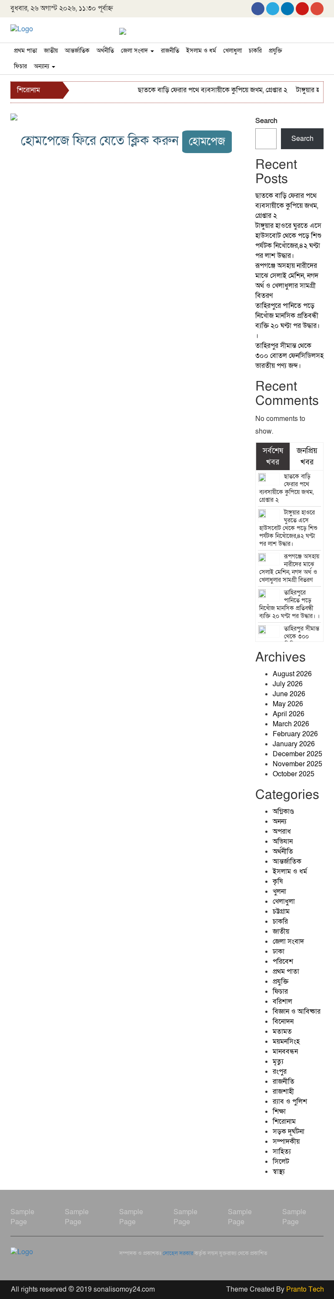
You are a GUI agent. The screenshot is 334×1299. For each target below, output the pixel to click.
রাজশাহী (283, 1091)
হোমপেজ (207, 141)
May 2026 (288, 704)
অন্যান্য (42, 66)
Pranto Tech (305, 1289)
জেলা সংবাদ (135, 51)
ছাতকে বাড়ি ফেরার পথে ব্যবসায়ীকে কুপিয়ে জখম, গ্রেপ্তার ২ (206, 90)
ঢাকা (278, 951)
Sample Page (22, 1217)
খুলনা (279, 891)
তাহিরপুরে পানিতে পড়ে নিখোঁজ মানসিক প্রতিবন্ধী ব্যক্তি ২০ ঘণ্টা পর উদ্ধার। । (287, 321)
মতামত (282, 1031)
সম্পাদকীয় (286, 1141)
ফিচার (20, 66)
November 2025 (297, 764)
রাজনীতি (170, 51)
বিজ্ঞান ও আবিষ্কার (297, 1011)
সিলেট (281, 1161)
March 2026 (291, 724)
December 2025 (297, 754)
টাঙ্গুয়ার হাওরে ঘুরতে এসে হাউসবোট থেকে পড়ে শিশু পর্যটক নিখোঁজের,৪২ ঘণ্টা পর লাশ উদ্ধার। (288, 240)
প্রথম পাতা (25, 51)
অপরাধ (282, 831)
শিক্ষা (279, 1111)
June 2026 (289, 694)
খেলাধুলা (232, 51)
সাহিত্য (282, 1151)
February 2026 (295, 734)
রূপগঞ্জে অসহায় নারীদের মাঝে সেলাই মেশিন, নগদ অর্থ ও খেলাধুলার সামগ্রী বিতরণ (286, 281)
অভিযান (283, 841)
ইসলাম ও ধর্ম (201, 51)
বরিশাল (282, 1001)
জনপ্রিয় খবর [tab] (307, 456)
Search (266, 121)
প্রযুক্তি (275, 51)
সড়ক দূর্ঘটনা (288, 1131)
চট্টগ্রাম (281, 911)
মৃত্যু (278, 1061)
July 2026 (288, 684)
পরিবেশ (283, 961)
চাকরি (255, 51)
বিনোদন (283, 1021)
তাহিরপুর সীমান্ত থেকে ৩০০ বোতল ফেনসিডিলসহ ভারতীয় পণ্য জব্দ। (289, 356)
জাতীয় (51, 51)
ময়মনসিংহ (286, 1041)
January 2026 (294, 744)
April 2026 (288, 714)
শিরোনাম (284, 1121)
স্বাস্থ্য (279, 1171)
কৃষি (278, 881)
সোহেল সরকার (178, 1253)
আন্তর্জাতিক (77, 51)
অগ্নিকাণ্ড (283, 811)
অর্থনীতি (105, 51)
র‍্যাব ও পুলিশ (290, 1101)
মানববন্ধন (285, 1051)
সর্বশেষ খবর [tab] (273, 456)
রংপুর (280, 1071)
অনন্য (280, 821)
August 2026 (292, 674)
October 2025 (293, 774)
